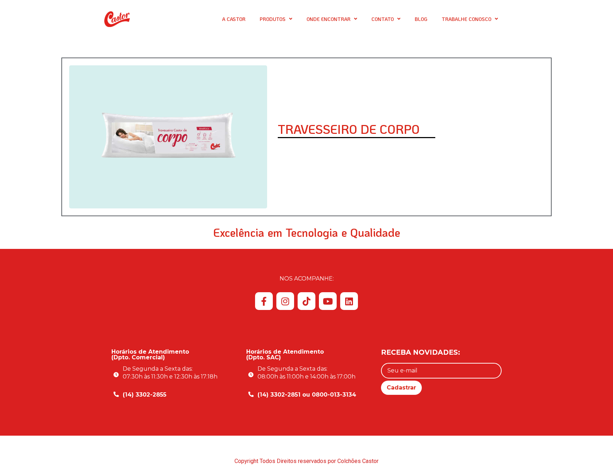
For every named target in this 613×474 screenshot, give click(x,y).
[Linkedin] (349, 301)
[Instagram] (285, 301)
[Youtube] (328, 301)
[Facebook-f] (264, 301)
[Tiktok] (306, 301)
